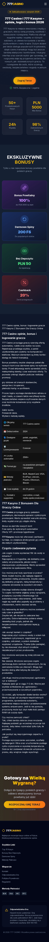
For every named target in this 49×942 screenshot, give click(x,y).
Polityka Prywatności (10, 878)
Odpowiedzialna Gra (10, 875)
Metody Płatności (9, 860)
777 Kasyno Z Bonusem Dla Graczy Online (22, 328)
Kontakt (5, 871)
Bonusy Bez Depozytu (11, 853)
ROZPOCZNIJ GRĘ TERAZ (24, 804)
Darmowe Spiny (8, 856)
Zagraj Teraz (24, 80)
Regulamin (6, 882)
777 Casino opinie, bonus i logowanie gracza (23, 325)
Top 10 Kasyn (7, 849)
